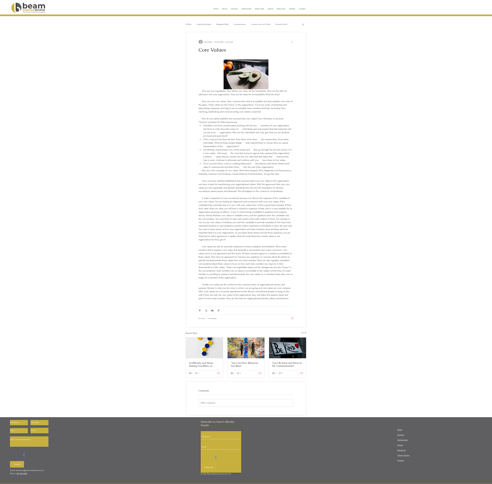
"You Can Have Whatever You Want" (244, 364)
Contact (400, 460)
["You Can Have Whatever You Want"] (246, 348)
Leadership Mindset (204, 24)
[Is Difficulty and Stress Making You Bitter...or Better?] (204, 348)
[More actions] (291, 41)
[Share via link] (218, 310)
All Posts (189, 24)
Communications (240, 24)
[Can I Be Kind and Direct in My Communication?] (287, 348)
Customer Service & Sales (260, 24)
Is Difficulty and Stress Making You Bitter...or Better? (201, 364)
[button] (303, 24)
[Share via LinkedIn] (212, 310)
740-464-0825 (21, 473)
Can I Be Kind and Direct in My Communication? (287, 364)
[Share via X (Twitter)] (206, 310)
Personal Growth (281, 24)
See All (303, 333)
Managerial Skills (222, 24)
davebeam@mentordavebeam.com (30, 470)
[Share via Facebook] (200, 310)
